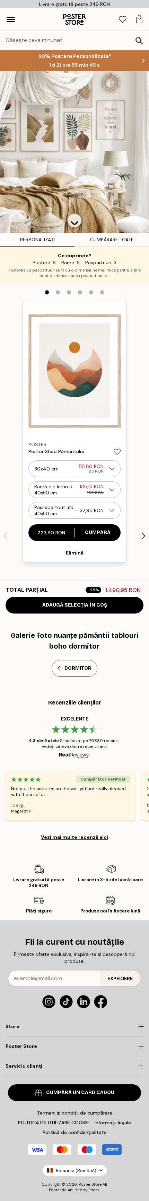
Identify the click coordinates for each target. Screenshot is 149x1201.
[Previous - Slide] (5, 535)
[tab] (122, 20)
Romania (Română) (76, 1171)
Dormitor (77, 668)
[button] (74, 220)
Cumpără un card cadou (80, 1092)
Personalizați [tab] (37, 239)
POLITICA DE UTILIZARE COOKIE (53, 1122)
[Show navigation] (11, 19)
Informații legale (113, 1122)
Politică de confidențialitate (75, 1132)
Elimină (75, 553)
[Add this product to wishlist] (117, 452)
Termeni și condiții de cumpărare (74, 1113)
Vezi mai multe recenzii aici (74, 837)
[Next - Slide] (143, 535)
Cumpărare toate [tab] (112, 239)
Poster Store (90, 1184)
